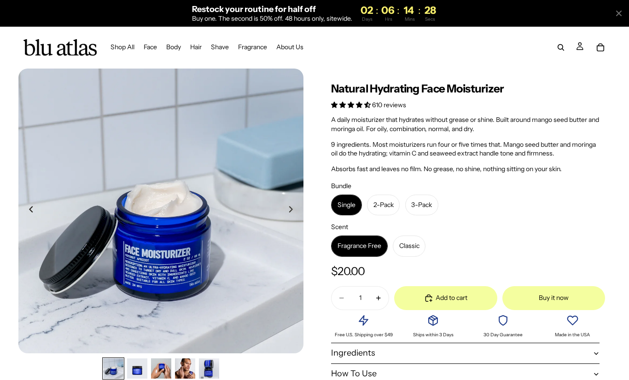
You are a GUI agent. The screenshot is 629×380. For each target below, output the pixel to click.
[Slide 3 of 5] (161, 368)
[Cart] (600, 48)
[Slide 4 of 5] (185, 368)
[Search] (561, 48)
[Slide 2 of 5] (137, 368)
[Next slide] (293, 211)
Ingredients (353, 353)
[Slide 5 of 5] (209, 368)
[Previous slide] (28, 211)
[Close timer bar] (618, 13)
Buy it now (554, 298)
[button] (351, 105)
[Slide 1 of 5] (113, 368)
